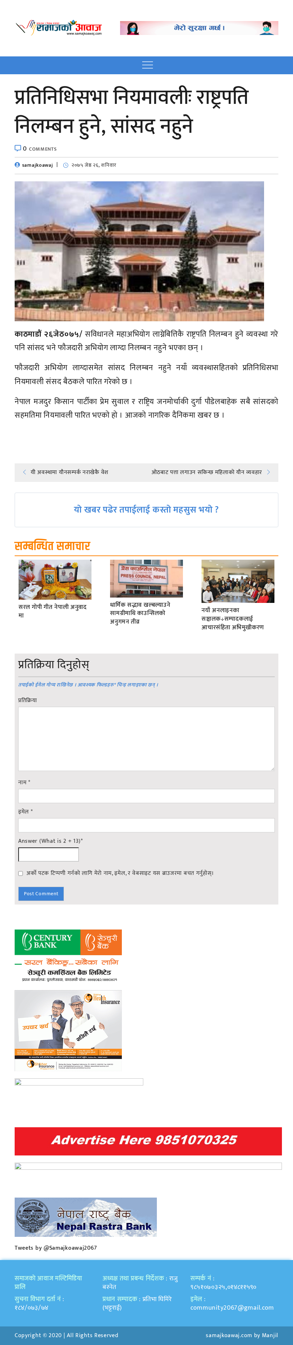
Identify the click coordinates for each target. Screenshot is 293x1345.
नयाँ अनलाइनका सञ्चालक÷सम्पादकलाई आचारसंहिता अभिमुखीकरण (233, 619)
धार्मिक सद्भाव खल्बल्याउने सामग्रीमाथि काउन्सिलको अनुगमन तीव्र (140, 613)
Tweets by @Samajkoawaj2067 (56, 1248)
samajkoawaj (37, 165)
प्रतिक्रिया (27, 700)
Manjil (270, 1335)
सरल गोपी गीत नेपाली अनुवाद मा (53, 611)
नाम (24, 783)
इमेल (25, 812)
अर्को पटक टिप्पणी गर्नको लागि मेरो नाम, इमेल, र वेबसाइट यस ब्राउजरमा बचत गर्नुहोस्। (120, 873)
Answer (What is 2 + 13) (50, 841)
